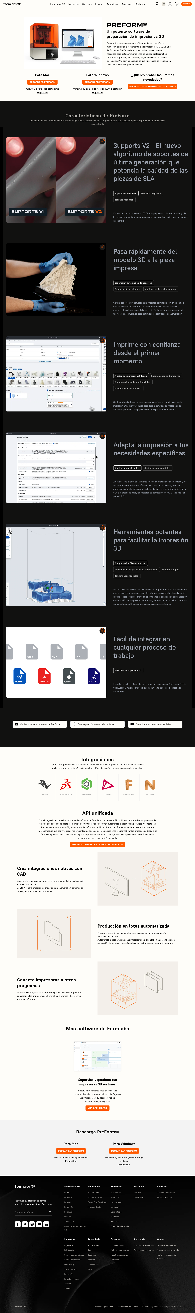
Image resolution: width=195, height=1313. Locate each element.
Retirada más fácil (123, 199)
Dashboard (138, 1197)
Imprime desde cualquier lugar (160, 289)
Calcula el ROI (93, 1264)
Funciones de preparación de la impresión (135, 573)
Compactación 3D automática (129, 566)
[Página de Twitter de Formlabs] (25, 1224)
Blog (90, 1250)
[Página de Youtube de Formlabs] (39, 1224)
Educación (68, 1274)
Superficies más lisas (125, 193)
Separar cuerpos (170, 573)
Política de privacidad (104, 1306)
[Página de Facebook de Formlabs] (18, 1224)
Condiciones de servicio (127, 1306)
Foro (90, 1269)
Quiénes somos (117, 1245)
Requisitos (42, 92)
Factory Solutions (164, 1197)
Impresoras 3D (57, 4)
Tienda (186, 4)
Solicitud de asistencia (144, 1245)
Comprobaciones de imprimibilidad (132, 382)
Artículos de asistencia (144, 1250)
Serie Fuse (69, 1221)
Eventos (91, 1259)
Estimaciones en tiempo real (166, 375)
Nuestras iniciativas (119, 1255)
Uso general (116, 1202)
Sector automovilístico (74, 1255)
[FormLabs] (12, 4)
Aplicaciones (93, 1245)
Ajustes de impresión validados (130, 375)
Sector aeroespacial (73, 1259)
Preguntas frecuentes (174, 1306)
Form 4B (68, 1197)
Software (87, 4)
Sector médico (70, 1269)
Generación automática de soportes (133, 282)
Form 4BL (68, 1207)
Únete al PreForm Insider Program (151, 87)
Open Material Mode (120, 1226)
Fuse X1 (67, 1216)
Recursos (92, 1255)
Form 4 (67, 1192)
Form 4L (68, 1202)
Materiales (73, 4)
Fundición (115, 1221)
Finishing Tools (94, 1207)
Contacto (140, 4)
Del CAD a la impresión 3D (127, 670)
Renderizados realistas (126, 579)
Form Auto (69, 1212)
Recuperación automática (127, 388)
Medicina (115, 1216)
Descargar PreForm (42, 82)
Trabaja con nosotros (120, 1250)
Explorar (99, 4)
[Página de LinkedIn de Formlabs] (46, 1224)
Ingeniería (115, 1207)
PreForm (137, 1192)
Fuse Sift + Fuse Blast (97, 1202)
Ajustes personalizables (126, 475)
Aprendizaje (112, 4)
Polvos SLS (115, 1197)
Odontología (116, 1212)
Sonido (67, 1288)
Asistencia (127, 4)
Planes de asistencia (166, 1192)
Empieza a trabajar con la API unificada (97, 844)
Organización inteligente (127, 289)
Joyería (67, 1283)
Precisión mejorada (151, 193)
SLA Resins (116, 1192)
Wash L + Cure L (95, 1197)
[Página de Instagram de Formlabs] (32, 1224)
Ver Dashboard (97, 1108)
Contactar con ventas (166, 1245)
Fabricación (69, 1250)
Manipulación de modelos (157, 475)
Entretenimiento (71, 1279)
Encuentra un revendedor (168, 1250)
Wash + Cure (93, 1192)
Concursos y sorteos (151, 1306)
